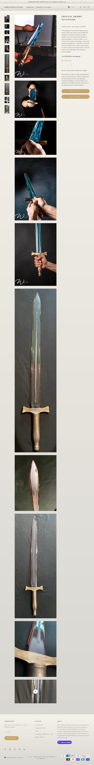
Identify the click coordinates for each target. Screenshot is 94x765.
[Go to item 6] (7, 63)
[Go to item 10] (7, 109)
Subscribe (11, 738)
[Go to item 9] (7, 100)
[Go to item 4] (7, 39)
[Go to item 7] (7, 78)
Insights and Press (43, 7)
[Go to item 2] (7, 26)
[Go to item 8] (7, 89)
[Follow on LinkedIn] (24, 749)
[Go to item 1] (7, 19)
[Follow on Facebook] (5, 749)
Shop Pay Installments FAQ (44, 734)
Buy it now (75, 96)
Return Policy (39, 737)
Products (30, 7)
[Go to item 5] (7, 48)
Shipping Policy (40, 728)
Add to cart (75, 91)
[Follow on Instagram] (10, 749)
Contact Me (39, 725)
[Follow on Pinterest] (15, 749)
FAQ (36, 731)
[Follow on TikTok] (20, 749)
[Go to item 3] (7, 32)
